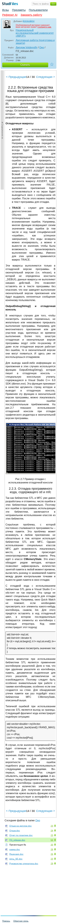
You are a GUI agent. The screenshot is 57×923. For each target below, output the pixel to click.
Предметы (19, 10)
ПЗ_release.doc (17, 840)
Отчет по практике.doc (21, 835)
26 (52, 849)
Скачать (25, 64)
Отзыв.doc (14, 830)
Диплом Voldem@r (26, 47)
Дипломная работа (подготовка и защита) (35, 41)
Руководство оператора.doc (23, 863)
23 (52, 826)
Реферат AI (9, 14)
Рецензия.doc (16, 854)
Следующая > (45, 76)
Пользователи (38, 10)
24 (52, 830)
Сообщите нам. (44, 27)
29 (52, 863)
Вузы (5, 10)
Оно (41, 47)
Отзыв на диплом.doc (20, 826)
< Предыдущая (16, 76)
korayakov (29, 21)
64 (52, 840)
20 (52, 844)
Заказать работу (31, 14)
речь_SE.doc (15, 859)
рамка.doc (14, 849)
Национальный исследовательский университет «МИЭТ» (35, 33)
